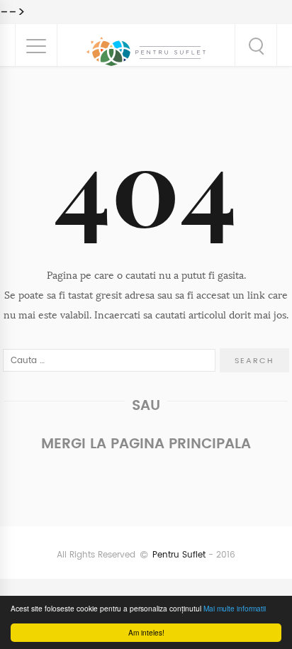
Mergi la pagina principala (146, 443)
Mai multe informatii (234, 608)
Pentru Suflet (179, 554)
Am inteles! (146, 632)
